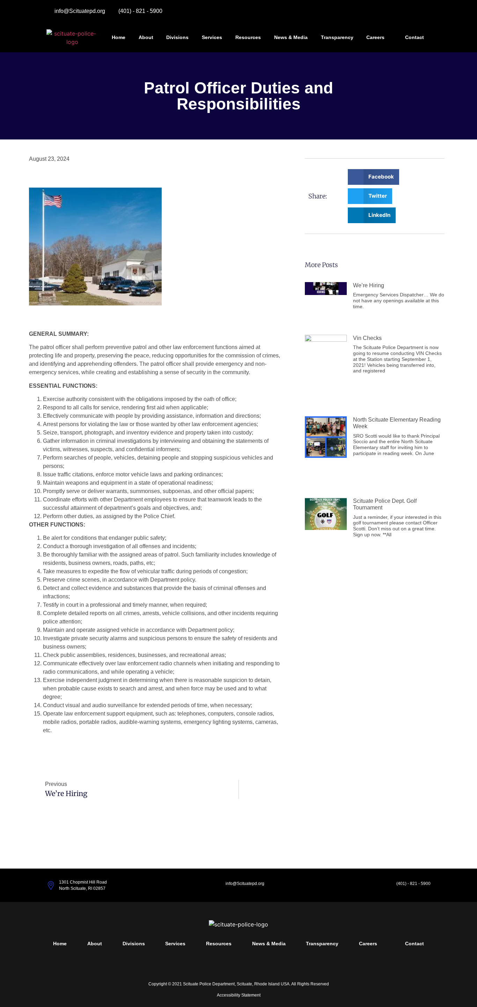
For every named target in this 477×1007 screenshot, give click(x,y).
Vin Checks (367, 338)
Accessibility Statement (238, 995)
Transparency (337, 37)
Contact (414, 37)
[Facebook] (423, 14)
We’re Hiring (368, 285)
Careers (375, 37)
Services (212, 37)
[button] (373, 177)
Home (118, 37)
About (146, 37)
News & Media (291, 37)
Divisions (177, 37)
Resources (248, 37)
